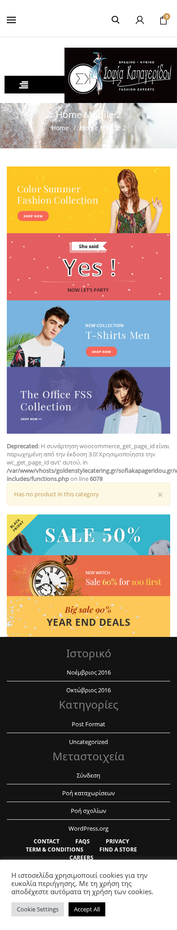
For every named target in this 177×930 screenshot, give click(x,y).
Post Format (88, 724)
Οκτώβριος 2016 (88, 690)
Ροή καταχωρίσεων (88, 793)
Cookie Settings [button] (38, 909)
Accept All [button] (87, 909)
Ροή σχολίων (88, 811)
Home (60, 127)
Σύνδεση (88, 775)
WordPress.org (88, 828)
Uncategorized (88, 742)
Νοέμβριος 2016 (89, 672)
